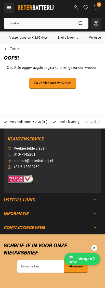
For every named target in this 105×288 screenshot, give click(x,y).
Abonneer (76, 266)
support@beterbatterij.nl (33, 161)
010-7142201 (24, 154)
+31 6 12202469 (27, 167)
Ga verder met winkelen (52, 83)
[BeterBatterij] (36, 7)
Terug (15, 49)
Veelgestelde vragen (30, 148)
